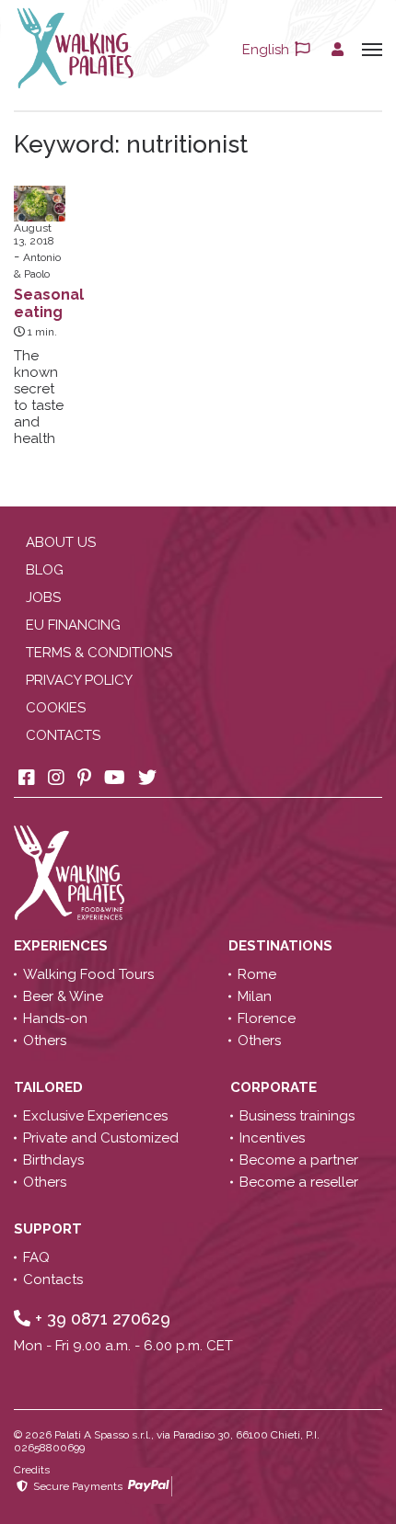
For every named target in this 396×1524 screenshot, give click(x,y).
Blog (45, 570)
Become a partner (298, 1160)
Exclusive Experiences (95, 1116)
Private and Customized (101, 1138)
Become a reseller (298, 1182)
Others (44, 1040)
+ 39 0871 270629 (100, 1318)
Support (50, 1229)
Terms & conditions (99, 652)
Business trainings (297, 1116)
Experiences (62, 946)
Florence (267, 1018)
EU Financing (73, 625)
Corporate (275, 1087)
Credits (32, 1469)
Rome (257, 974)
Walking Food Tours (88, 974)
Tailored (50, 1087)
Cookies (56, 707)
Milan (255, 996)
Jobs (43, 597)
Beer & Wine (63, 996)
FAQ (36, 1257)
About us (61, 542)
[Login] (338, 49)
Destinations (282, 946)
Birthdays (53, 1160)
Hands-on (55, 1018)
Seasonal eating (49, 303)
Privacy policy (79, 680)
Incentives (272, 1138)
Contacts (63, 735)
